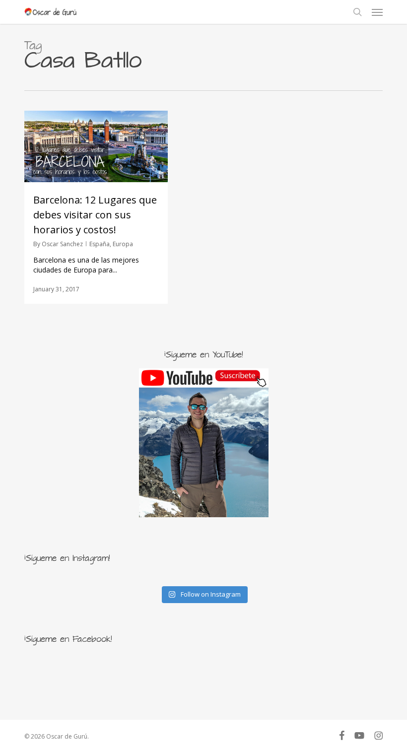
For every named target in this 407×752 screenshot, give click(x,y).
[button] (377, 12)
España (99, 244)
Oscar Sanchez (62, 244)
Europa (123, 244)
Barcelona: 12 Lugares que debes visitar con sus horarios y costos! (95, 214)
